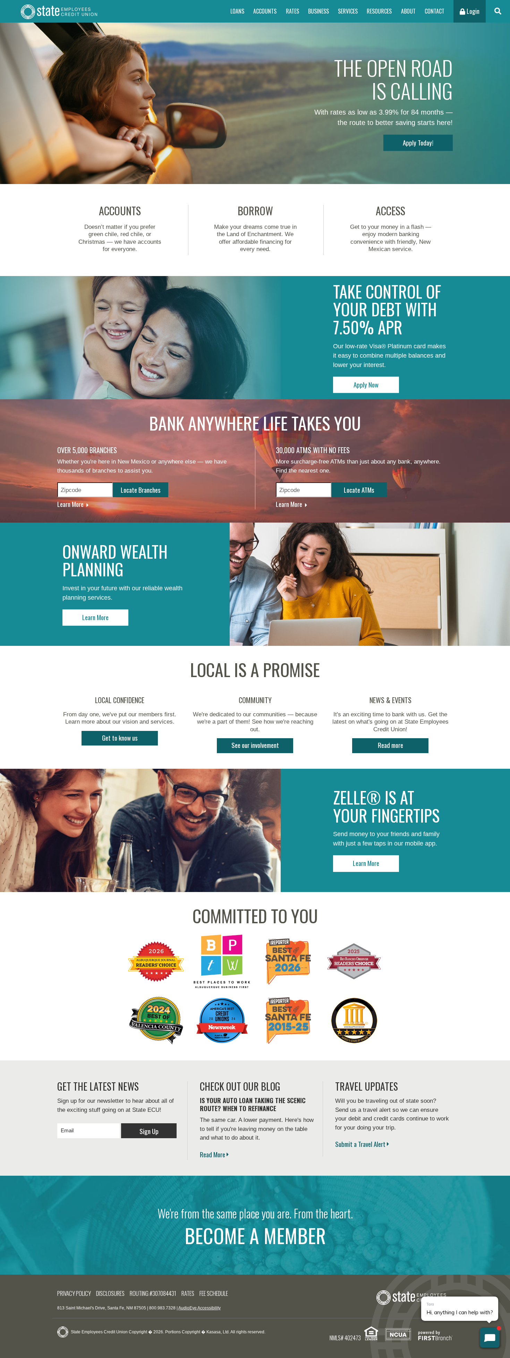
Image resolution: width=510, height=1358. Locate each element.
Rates (292, 11)
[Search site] (498, 11)
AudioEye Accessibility (199, 1308)
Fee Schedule (213, 1293)
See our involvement (255, 745)
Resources (379, 11)
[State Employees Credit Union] (59, 11)
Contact (434, 11)
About (408, 11)
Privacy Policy (74, 1293)
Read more (390, 745)
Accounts (265, 11)
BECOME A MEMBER (255, 1235)
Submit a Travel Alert (360, 1144)
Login (472, 11)
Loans (237, 11)
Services (348, 11)
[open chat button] (490, 1338)
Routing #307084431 (153, 1293)
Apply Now (366, 384)
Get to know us (120, 737)
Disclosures (110, 1293)
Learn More (70, 504)
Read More (212, 1154)
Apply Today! (418, 142)
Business (318, 11)
